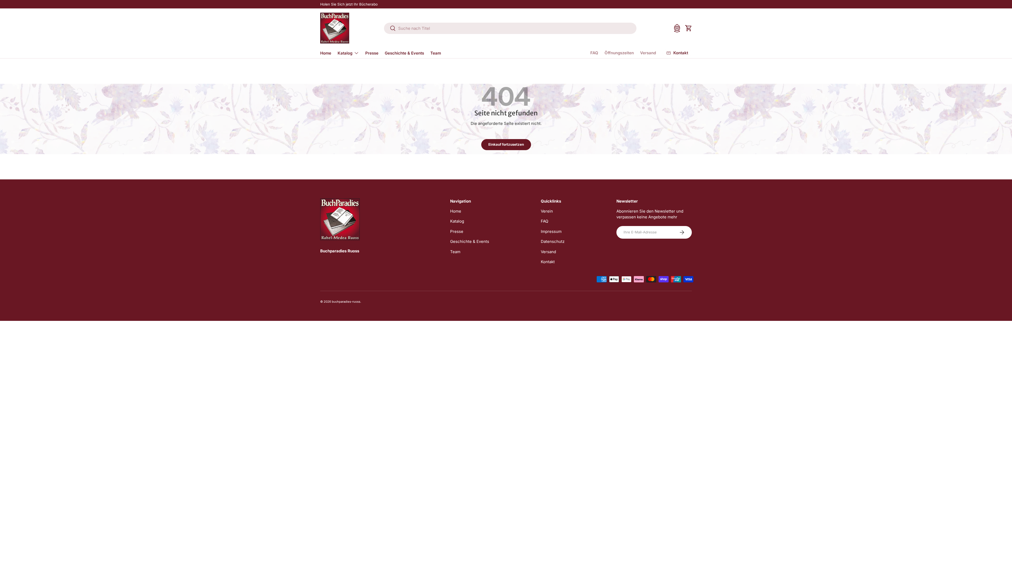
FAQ (594, 52)
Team (435, 53)
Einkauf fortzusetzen (506, 144)
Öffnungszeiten (619, 52)
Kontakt (548, 261)
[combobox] (510, 28)
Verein (547, 211)
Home (325, 53)
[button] (688, 28)
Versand (648, 52)
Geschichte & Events (404, 53)
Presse (371, 53)
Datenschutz (553, 241)
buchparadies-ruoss (346, 301)
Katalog (345, 53)
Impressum (551, 231)
